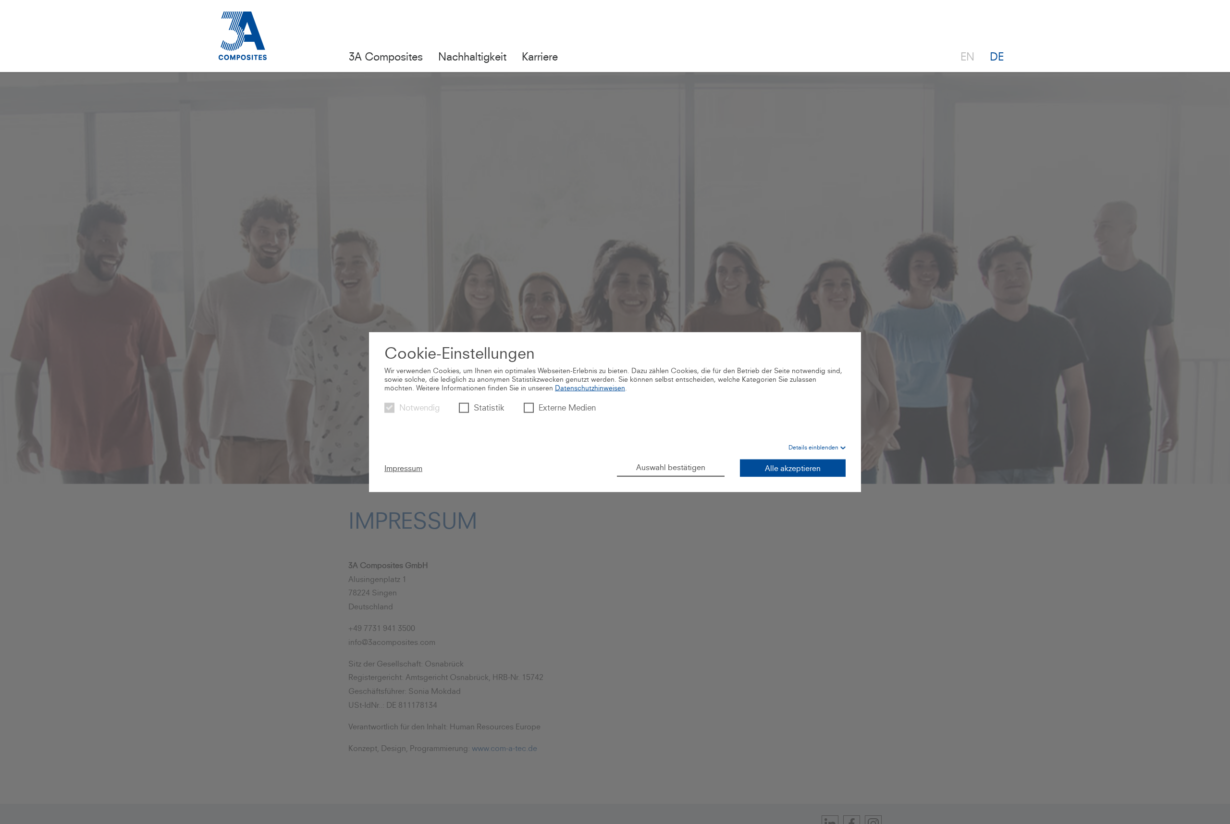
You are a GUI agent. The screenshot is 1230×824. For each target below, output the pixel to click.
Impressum (403, 468)
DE (997, 56)
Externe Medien (567, 407)
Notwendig (419, 407)
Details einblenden (813, 446)
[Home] (243, 42)
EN (967, 56)
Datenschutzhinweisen (590, 388)
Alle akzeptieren (793, 468)
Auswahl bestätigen (670, 467)
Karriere (540, 56)
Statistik (489, 407)
